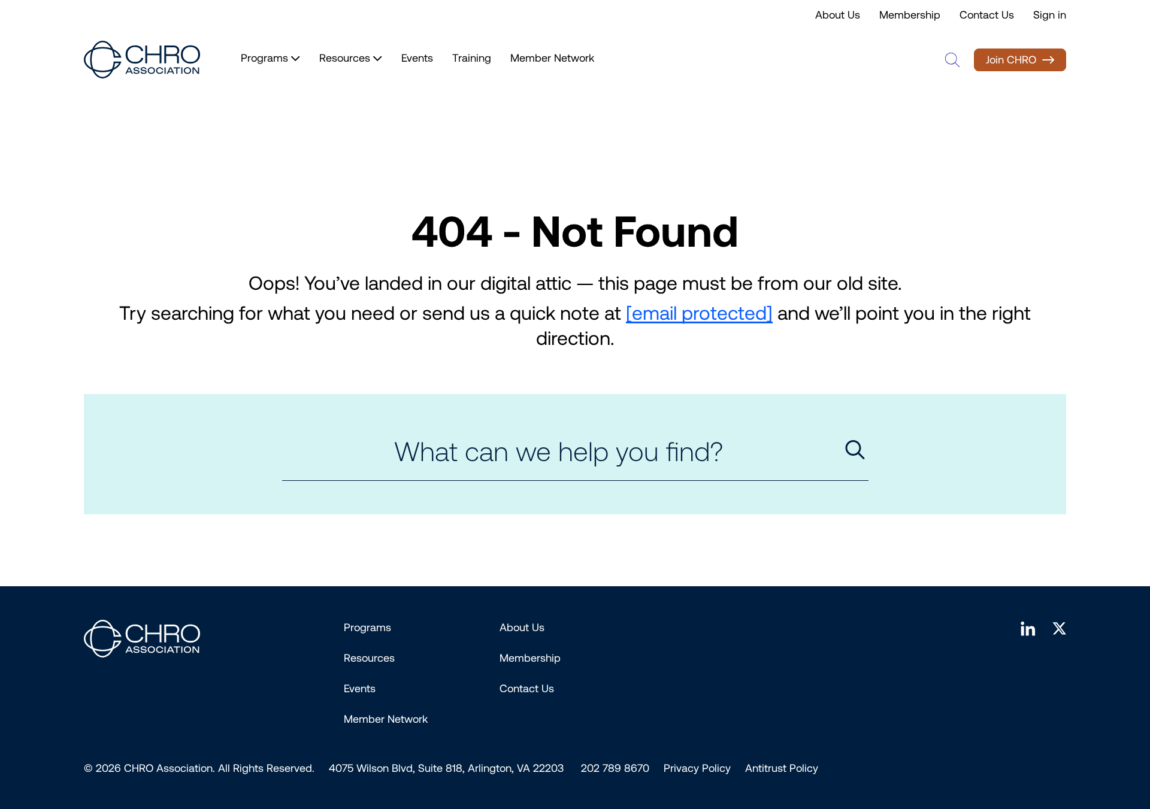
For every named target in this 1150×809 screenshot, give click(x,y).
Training (471, 58)
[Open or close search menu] (952, 60)
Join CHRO (1011, 60)
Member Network (552, 58)
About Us (837, 15)
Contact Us (987, 15)
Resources (369, 658)
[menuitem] (697, 768)
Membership (909, 15)
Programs (367, 628)
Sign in (1049, 15)
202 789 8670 (615, 768)
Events (417, 58)
